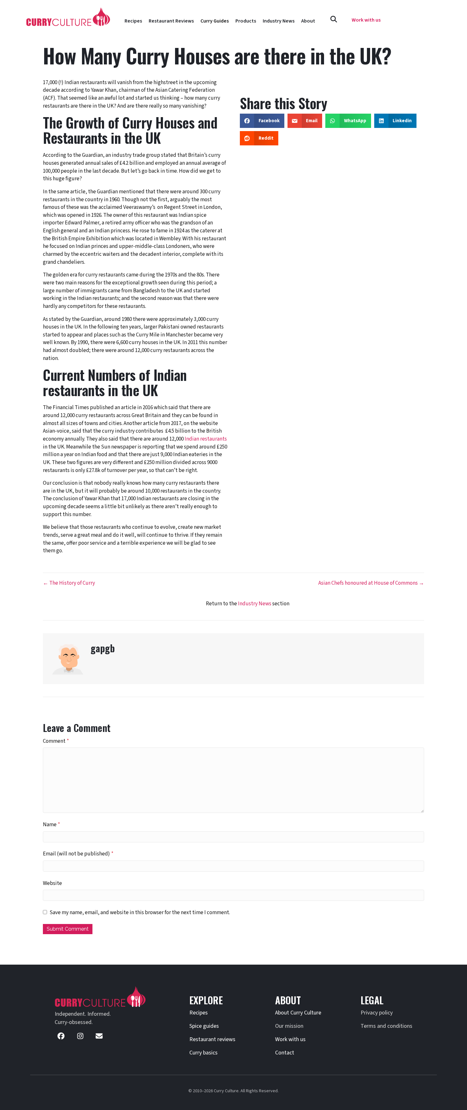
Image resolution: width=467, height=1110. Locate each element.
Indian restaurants (206, 439)
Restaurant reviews (212, 1039)
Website (52, 883)
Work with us (290, 1039)
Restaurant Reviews (171, 20)
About (308, 20)
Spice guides (204, 1026)
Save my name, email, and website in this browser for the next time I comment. (140, 912)
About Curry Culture (298, 1013)
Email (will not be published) (78, 854)
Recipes (133, 20)
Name (51, 824)
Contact (284, 1053)
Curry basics (203, 1053)
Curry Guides (214, 20)
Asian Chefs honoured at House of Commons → (371, 583)
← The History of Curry (69, 583)
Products (245, 20)
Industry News (278, 20)
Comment (56, 741)
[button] (333, 19)
